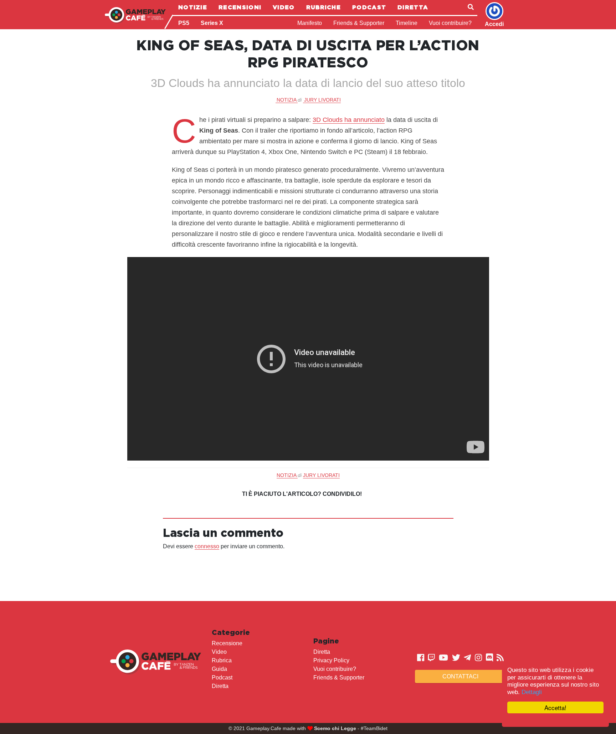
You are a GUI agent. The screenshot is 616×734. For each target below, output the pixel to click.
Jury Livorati (322, 100)
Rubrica (222, 660)
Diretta (412, 7)
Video (284, 7)
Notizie (192, 7)
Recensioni (240, 7)
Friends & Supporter (358, 23)
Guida (219, 669)
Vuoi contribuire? (450, 23)
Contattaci (460, 676)
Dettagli (532, 692)
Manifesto (309, 23)
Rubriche (323, 7)
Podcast (369, 7)
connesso (207, 546)
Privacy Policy (331, 660)
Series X (212, 23)
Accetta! (555, 707)
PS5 (183, 23)
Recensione (227, 643)
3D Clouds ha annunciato (349, 119)
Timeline (406, 23)
